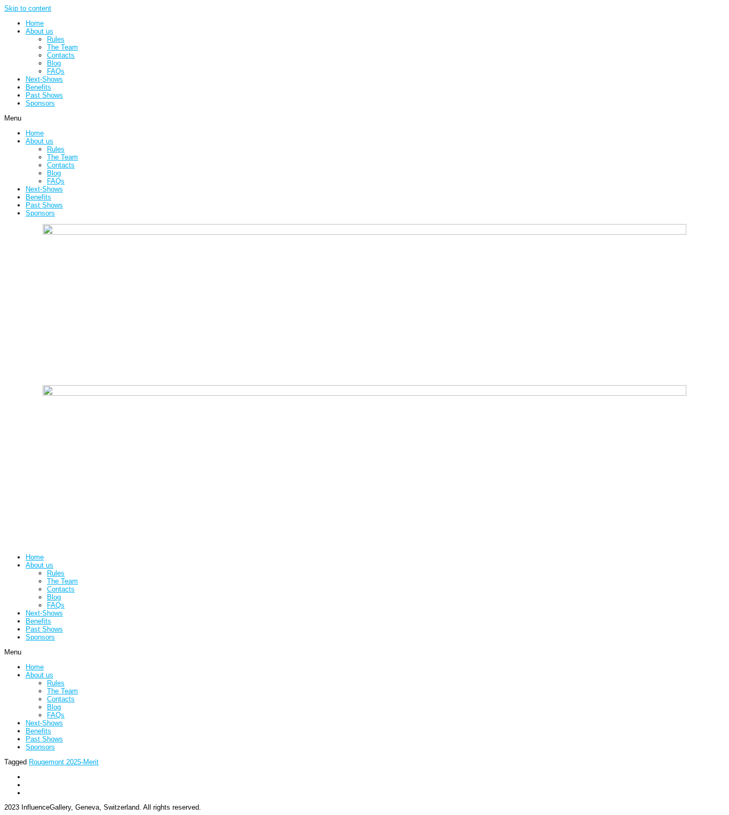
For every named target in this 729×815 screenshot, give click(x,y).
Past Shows (44, 95)
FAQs (56, 71)
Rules (56, 39)
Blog (54, 63)
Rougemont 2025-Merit (64, 762)
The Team (62, 47)
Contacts (61, 55)
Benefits (38, 87)
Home (35, 23)
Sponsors (40, 103)
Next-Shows (44, 79)
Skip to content (27, 8)
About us (39, 31)
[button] (364, 118)
